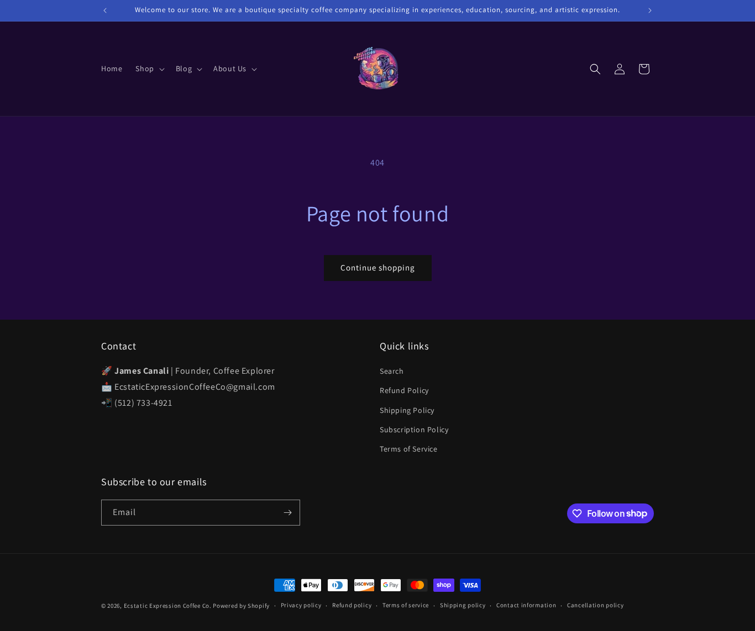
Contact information (526, 605)
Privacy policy (301, 605)
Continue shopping (377, 267)
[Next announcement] (650, 10)
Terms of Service (409, 449)
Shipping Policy (407, 410)
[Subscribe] (287, 513)
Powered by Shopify (241, 605)
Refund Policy (404, 390)
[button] (149, 68)
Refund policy (351, 605)
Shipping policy (463, 605)
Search (392, 371)
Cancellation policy (595, 605)
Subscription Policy (414, 429)
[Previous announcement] (105, 10)
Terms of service (405, 605)
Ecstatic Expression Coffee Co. (168, 605)
